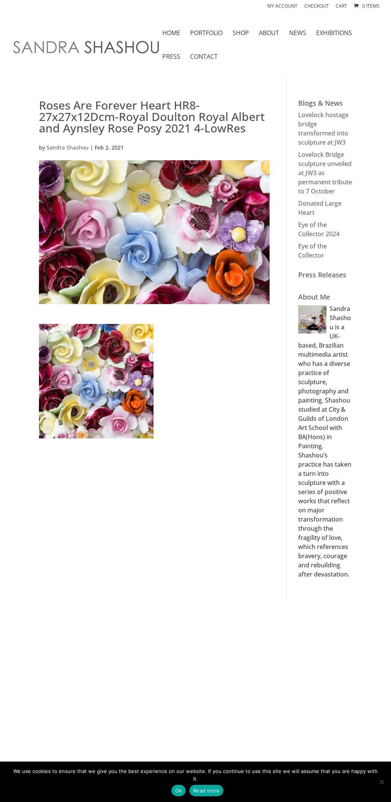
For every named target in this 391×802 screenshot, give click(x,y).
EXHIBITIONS (334, 33)
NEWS (297, 33)
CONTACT (204, 57)
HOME (171, 33)
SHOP (241, 33)
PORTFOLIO (206, 33)
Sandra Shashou (68, 147)
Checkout (316, 6)
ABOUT (269, 33)
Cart (341, 6)
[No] (381, 782)
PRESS (171, 57)
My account (282, 6)
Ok (178, 791)
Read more (206, 791)
